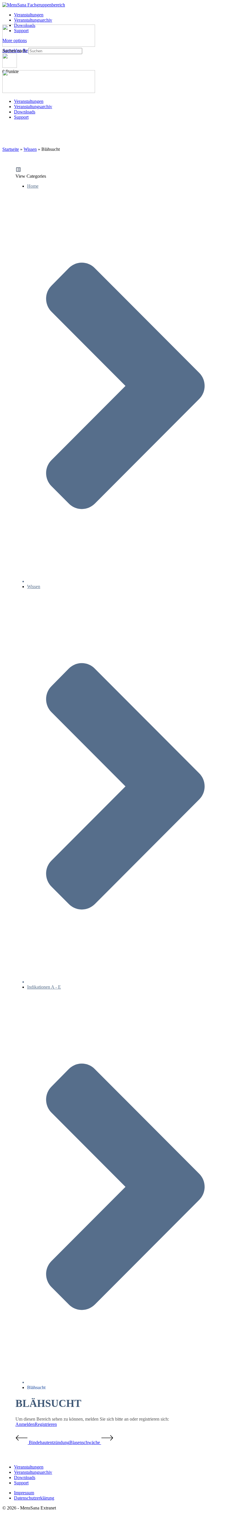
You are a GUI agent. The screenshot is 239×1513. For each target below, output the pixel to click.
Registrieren (46, 1424)
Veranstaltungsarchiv (33, 106)
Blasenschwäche (85, 1442)
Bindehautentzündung (48, 1442)
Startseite (10, 149)
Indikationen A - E (44, 987)
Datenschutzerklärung (34, 1497)
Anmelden (25, 1424)
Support (21, 117)
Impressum (24, 1492)
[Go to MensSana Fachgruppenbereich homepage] (33, 4)
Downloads (24, 111)
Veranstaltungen (28, 101)
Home (32, 186)
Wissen (30, 149)
